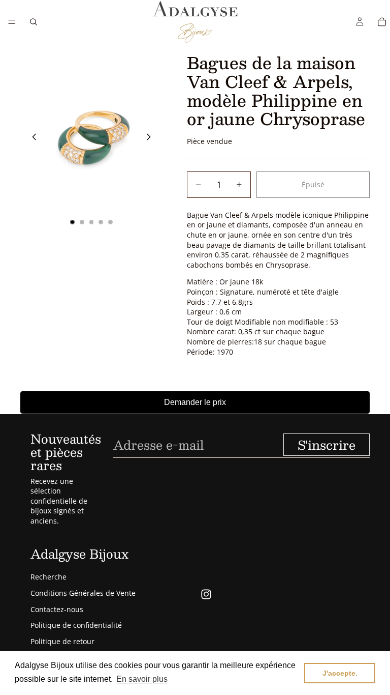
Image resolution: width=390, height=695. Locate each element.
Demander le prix (195, 402)
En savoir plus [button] (142, 679)
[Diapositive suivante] (151, 138)
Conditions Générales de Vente (83, 593)
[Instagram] (206, 594)
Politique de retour (62, 641)
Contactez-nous (56, 609)
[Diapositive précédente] (31, 138)
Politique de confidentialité (76, 625)
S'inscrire (326, 445)
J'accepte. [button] (340, 673)
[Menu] (11, 22)
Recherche (48, 577)
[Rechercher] (33, 22)
